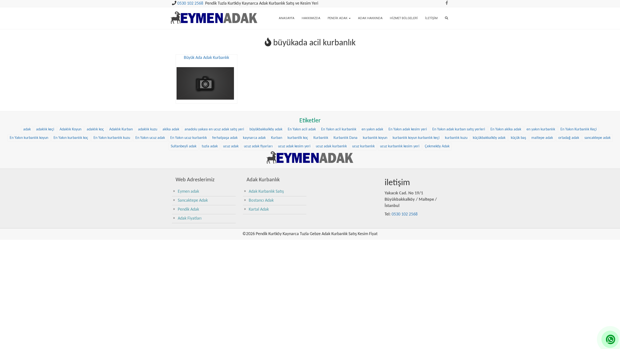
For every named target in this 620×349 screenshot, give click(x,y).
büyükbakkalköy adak (265, 129)
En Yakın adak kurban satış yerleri (458, 129)
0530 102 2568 (190, 3)
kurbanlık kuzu (456, 138)
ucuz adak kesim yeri (294, 146)
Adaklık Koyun (70, 129)
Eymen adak (188, 191)
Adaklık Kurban (121, 129)
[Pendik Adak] (310, 157)
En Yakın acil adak (302, 129)
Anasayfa (286, 18)
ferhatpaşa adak (225, 138)
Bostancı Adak (261, 200)
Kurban (276, 138)
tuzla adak (210, 146)
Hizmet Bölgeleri (404, 18)
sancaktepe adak (597, 138)
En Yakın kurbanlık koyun (29, 138)
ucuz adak (231, 146)
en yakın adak (372, 129)
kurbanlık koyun (375, 138)
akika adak (171, 129)
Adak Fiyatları (190, 218)
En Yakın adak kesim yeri (407, 129)
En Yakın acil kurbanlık (338, 129)
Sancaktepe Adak (193, 200)
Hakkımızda (311, 18)
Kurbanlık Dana (345, 138)
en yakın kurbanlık (541, 129)
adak (27, 129)
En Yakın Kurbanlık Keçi (578, 129)
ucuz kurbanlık (363, 146)
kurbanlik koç (297, 138)
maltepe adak (542, 138)
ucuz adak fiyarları (258, 146)
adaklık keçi (45, 129)
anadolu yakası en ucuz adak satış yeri (214, 129)
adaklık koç (95, 129)
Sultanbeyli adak (183, 146)
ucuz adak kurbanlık (331, 146)
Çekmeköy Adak (437, 146)
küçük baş (518, 138)
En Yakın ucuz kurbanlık (188, 138)
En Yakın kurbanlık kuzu (111, 138)
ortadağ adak (568, 138)
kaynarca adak (254, 138)
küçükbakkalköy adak (489, 138)
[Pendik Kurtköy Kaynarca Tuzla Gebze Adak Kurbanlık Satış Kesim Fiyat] (214, 15)
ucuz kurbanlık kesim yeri (399, 146)
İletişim (431, 18)
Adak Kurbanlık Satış (266, 191)
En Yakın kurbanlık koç (71, 138)
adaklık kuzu (147, 129)
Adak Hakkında (370, 18)
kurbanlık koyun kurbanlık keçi (416, 138)
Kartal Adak (259, 209)
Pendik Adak (338, 18)
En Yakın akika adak (505, 129)
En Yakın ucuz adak (150, 138)
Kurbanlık (320, 138)
